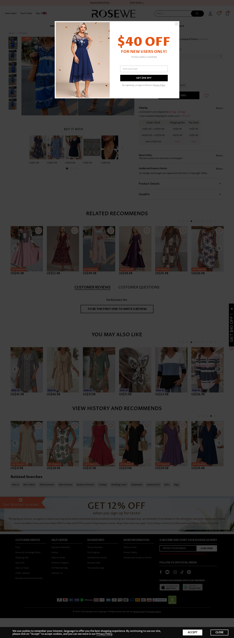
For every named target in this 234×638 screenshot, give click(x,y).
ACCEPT (192, 632)
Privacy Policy (104, 634)
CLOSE (219, 632)
